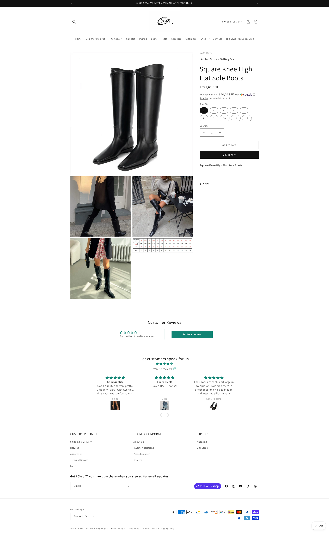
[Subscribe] (128, 486)
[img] (164, 364)
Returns (74, 447)
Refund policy (117, 528)
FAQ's (73, 466)
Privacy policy (132, 528)
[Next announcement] (257, 3)
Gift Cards (202, 447)
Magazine (202, 441)
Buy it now (229, 154)
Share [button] (206, 183)
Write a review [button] (192, 334)
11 (236, 118)
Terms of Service (79, 459)
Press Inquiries (141, 453)
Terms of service (150, 528)
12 (247, 118)
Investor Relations (143, 447)
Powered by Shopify (99, 528)
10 (224, 118)
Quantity (204, 125)
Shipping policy (167, 528)
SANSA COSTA (83, 528)
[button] (74, 22)
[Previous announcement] (71, 3)
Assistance (76, 453)
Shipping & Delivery (81, 441)
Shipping (204, 98)
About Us (138, 441)
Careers (137, 459)
